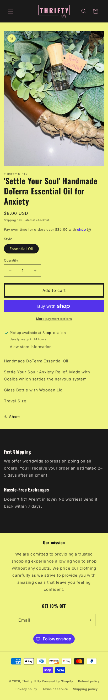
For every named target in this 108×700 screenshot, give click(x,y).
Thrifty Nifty (31, 681)
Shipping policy (85, 689)
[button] (10, 11)
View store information (30, 346)
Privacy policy (26, 689)
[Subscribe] (89, 620)
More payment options (54, 319)
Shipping (10, 220)
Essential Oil (21, 248)
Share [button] (14, 416)
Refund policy (89, 681)
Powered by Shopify (57, 681)
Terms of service (55, 689)
